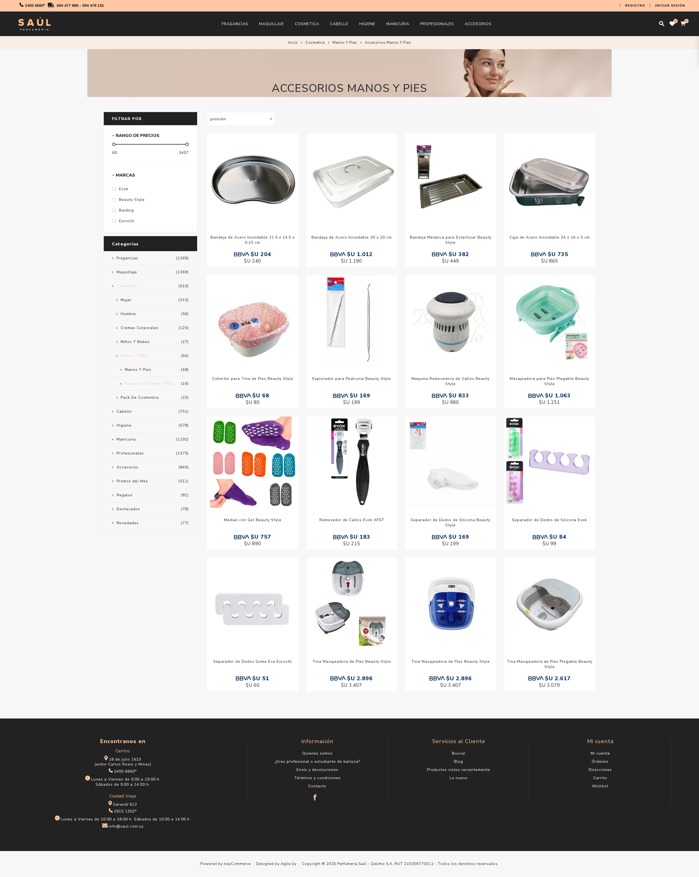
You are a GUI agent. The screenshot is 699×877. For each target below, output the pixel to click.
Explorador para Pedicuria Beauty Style (351, 378)
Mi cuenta (600, 753)
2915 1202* (125, 811)
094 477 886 (67, 5)
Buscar (459, 753)
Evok (123, 189)
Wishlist (600, 786)
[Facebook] (315, 794)
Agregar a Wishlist (247, 179)
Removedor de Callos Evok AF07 (351, 520)
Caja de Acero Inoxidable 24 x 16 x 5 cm (550, 237)
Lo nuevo (459, 778)
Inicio (293, 42)
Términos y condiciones (317, 778)
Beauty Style (132, 199)
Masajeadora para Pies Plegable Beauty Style (549, 381)
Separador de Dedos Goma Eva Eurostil (252, 661)
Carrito (600, 778)
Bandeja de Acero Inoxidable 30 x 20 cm (352, 237)
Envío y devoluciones (317, 769)
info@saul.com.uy (126, 826)
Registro (635, 5)
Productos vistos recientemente (458, 769)
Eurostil (126, 221)
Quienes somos (317, 753)
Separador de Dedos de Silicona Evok (549, 520)
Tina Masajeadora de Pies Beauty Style (351, 661)
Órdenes (600, 761)
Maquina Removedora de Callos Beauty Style (450, 381)
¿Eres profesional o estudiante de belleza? (317, 761)
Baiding (126, 210)
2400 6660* (35, 5)
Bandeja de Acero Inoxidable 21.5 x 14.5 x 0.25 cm (253, 240)
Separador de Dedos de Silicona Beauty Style (450, 522)
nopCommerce (237, 863)
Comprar (258, 179)
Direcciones (600, 769)
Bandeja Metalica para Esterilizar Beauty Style (450, 240)
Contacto (317, 786)
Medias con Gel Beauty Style (253, 520)
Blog (458, 761)
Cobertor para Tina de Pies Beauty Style (252, 378)
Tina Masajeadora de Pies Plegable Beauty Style (550, 664)
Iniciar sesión (670, 5)
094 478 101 (93, 5)
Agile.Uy (289, 863)
